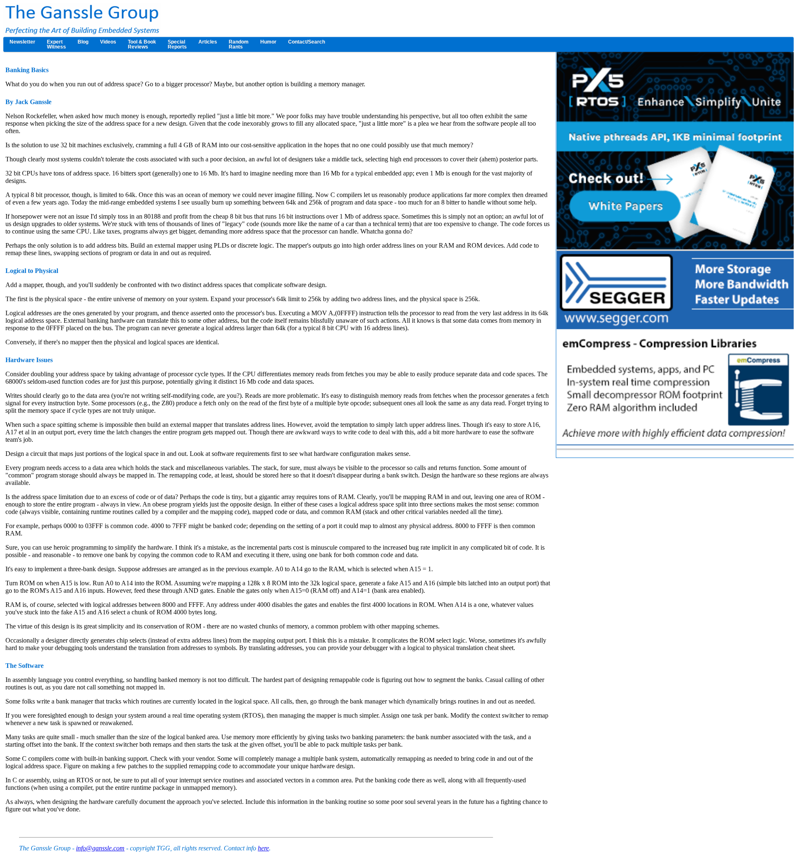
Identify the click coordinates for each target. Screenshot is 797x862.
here (263, 848)
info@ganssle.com (100, 848)
